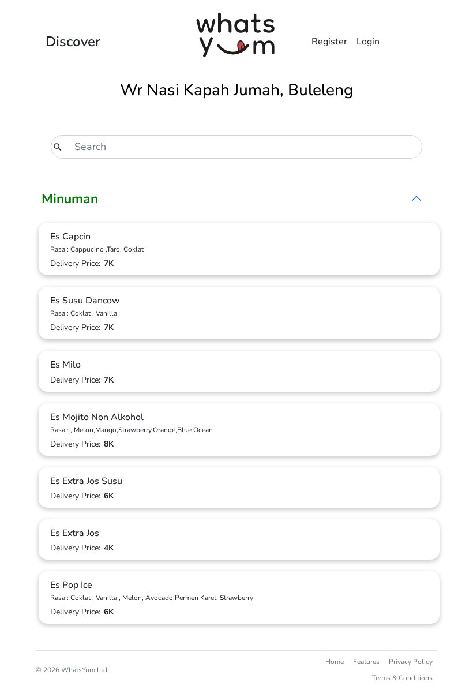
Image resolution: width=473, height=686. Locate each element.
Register (329, 41)
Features (366, 661)
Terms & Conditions (402, 678)
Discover (73, 41)
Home (334, 661)
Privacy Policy (411, 661)
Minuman (70, 199)
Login (368, 41)
